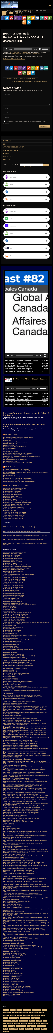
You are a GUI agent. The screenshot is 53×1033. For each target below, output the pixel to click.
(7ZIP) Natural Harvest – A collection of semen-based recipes (20, 718)
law (45, 1020)
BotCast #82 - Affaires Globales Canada (29, 379)
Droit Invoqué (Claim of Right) (11, 828)
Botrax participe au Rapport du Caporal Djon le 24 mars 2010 (20, 742)
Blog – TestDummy (11, 434)
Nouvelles (7, 141)
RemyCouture (31, 1026)
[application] (26, 49)
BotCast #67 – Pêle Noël (10, 600)
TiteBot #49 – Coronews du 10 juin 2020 (14, 513)
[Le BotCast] (9, 4)
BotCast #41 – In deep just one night (13, 820)
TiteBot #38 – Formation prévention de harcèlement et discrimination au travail (25, 639)
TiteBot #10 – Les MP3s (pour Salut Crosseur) (16, 876)
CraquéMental (24, 1012)
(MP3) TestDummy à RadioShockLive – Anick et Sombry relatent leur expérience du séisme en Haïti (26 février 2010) (26, 756)
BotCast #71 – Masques (9, 510)
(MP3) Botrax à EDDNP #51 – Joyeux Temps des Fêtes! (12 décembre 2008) (23, 862)
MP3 (38, 1023)
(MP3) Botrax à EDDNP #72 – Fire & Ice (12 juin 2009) (18, 821)
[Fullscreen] (45, 355)
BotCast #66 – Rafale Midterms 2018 (13, 601)
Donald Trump (34, 1012)
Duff (42, 1012)
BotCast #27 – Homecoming (11, 916)
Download (24, 52)
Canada (19, 1010)
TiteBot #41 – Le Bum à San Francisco (14, 619)
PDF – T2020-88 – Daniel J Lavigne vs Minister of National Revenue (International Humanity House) (26, 909)
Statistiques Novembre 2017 (11, 644)
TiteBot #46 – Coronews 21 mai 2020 (13, 518)
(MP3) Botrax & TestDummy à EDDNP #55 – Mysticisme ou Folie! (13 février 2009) (25, 851)
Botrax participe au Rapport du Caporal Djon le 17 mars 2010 (20, 746)
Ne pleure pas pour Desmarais (11, 476)
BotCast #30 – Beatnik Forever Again (13, 888)
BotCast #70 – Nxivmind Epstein (12, 588)
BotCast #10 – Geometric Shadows (12, 975)
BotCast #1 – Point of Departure (12, 994)
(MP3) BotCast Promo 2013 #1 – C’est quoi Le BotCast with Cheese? (22, 531)
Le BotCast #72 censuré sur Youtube (13, 569)
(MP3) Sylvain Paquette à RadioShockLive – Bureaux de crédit (20, 868)
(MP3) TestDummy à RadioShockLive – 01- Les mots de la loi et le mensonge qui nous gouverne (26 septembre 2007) (25, 955)
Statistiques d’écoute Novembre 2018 (13, 595)
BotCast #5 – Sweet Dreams (10, 983)
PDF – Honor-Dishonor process (12, 904)
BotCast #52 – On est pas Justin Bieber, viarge (16, 662)
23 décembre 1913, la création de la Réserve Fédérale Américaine (21, 456)
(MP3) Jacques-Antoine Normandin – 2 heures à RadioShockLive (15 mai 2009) (25, 831)
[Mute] (39, 49)
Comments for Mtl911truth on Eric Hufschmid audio (17, 478)
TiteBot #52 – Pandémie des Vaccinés (13, 507)
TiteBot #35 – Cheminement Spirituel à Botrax (16, 686)
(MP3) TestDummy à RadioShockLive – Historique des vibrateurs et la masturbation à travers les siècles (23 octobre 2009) (22, 786)
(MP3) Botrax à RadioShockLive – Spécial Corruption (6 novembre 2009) (23, 784)
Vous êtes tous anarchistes (10, 450)
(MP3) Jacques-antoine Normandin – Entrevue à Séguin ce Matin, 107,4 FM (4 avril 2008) (26, 926)
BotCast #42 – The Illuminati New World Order (16, 778)
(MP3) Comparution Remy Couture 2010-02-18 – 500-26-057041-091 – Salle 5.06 (24, 761)
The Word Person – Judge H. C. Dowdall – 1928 (16, 721)
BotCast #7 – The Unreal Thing (12, 980)
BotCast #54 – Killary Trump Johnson (13, 654)
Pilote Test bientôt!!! (9, 995)
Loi (4, 144)
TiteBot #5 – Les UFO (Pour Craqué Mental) (15, 937)
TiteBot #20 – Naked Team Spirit (12, 817)
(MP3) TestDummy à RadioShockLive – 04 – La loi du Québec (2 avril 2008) (24, 929)
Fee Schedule (7, 826)
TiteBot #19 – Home (8, 823)
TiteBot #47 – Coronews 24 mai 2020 (13, 517)
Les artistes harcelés (9, 475)
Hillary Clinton (35, 1018)
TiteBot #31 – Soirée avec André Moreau (14, 717)
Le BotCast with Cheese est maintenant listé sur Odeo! (18, 992)
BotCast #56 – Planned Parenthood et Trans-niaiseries (18, 643)
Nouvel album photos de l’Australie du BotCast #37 (17, 663)
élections (6, 1031)
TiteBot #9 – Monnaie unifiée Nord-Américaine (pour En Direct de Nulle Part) (24, 884)
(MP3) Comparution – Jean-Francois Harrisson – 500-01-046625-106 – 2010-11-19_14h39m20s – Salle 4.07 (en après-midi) (24, 724)
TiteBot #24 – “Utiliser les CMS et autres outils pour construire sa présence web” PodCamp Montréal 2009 (26, 804)
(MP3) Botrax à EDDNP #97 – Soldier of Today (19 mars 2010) (20, 743)
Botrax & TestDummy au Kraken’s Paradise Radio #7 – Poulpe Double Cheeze (25, 865)
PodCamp (11, 1026)
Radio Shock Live (28, 10)
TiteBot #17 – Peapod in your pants (13, 838)
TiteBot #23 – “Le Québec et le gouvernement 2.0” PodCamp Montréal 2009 (24, 806)
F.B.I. (19, 1015)
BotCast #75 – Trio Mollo (10, 499)
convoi (44, 1010)
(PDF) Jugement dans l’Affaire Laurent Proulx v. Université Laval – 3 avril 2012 (25, 535)
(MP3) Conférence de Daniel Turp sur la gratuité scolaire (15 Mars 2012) (23, 539)
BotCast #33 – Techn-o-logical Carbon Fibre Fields (17, 870)
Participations (17, 10)
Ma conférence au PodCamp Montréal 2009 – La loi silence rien (21, 480)
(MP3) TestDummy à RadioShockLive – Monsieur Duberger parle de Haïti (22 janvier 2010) (24, 770)
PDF (5, 1026)
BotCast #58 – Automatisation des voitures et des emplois (19, 635)
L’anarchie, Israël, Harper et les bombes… (15, 446)
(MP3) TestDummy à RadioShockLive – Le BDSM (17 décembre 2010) (22, 720)
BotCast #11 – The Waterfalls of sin (13, 973)
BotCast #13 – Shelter (9, 970)
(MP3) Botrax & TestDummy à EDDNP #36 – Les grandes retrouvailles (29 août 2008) (25, 891)
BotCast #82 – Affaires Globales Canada (14, 488)
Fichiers (8, 10)
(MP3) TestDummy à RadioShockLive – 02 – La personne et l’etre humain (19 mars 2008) (26, 935)
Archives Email (26, 166)
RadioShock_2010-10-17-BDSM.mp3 (14, 59)
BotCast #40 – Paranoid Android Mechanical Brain (17, 837)
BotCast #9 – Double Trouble (11, 976)
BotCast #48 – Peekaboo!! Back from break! (15, 703)
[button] (26, 314)
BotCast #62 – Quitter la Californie (12, 624)
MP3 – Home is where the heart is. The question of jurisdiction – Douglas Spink (25, 898)
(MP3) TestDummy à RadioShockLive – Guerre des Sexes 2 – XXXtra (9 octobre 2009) (25, 790)
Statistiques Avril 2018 (9, 625)
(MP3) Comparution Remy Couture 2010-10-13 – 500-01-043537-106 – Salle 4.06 (24, 733)
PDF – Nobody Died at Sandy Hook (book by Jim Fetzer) (19, 527)
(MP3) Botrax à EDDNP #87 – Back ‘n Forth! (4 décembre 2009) (20, 779)
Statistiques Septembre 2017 (11, 647)
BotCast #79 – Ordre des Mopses (12, 493)
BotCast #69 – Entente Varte (11, 590)
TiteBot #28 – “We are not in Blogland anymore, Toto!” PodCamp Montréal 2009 (25, 795)
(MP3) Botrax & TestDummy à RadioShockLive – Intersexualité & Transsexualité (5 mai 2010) (26, 738)
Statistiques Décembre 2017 (11, 638)
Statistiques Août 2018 (9, 606)
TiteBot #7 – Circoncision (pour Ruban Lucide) (16, 896)
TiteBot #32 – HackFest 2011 (11, 713)
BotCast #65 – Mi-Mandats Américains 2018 (15, 603)
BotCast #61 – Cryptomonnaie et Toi (13, 627)
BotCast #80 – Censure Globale (12, 491)
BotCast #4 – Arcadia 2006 (10, 984)
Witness (44, 1028)
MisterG (17, 1023)
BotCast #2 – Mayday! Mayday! (11, 989)
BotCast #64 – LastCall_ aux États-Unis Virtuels (16, 616)
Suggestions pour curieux (10, 451)
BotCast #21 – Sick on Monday (11, 957)
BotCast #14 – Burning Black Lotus (13, 968)
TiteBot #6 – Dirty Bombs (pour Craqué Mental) (16, 931)
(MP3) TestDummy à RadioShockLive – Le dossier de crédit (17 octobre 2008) (24, 878)
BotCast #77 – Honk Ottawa (10, 496)
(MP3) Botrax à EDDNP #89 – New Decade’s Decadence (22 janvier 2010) (23, 772)
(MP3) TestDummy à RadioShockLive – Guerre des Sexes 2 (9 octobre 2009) (24, 792)
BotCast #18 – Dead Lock (10, 962)
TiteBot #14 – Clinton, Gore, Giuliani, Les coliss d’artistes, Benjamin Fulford (24, 856)
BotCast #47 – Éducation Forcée (12, 715)
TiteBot (37, 1028)
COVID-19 (15, 1012)
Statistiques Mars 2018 (9, 628)
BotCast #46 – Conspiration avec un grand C (15, 736)
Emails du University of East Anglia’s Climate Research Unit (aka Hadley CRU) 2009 (25, 782)
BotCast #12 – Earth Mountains (12, 972)
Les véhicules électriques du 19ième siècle (15, 459)
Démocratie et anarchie (9, 448)
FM (43, 1015)
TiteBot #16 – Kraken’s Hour (11, 844)
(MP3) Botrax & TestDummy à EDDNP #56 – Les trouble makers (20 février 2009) (25, 849)
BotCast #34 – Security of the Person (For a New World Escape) (21, 863)
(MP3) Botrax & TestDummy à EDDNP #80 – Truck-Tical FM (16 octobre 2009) (24, 788)
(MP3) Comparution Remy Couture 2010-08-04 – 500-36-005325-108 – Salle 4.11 (24, 734)
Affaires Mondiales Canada (13, 147)
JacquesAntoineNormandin (10, 1020)
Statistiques (8, 156)
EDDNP (5, 1015)
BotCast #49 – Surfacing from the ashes (14, 698)
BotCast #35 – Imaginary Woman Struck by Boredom (18, 860)
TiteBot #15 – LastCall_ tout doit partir (14, 854)
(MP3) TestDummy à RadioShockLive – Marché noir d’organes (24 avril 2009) (24, 835)
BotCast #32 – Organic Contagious (13, 875)
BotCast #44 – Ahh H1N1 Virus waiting (14, 758)
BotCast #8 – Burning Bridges (11, 978)
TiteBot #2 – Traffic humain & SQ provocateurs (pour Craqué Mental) (22, 946)
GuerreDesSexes (25, 1018)
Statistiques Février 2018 (10, 633)
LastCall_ (39, 1020)
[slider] (45, 49)
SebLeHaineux (41, 1026)
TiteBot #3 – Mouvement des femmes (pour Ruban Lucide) (19, 945)
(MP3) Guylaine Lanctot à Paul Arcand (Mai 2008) (16, 901)
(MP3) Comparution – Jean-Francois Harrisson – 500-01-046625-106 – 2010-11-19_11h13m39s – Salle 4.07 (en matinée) (24, 726)
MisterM (24, 1023)
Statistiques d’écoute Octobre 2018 (13, 596)
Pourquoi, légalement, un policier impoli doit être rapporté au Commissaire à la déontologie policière (25, 473)
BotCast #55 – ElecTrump (10, 652)
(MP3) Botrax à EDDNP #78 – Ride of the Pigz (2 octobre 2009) (20, 794)
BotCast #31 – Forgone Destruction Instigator (16, 883)
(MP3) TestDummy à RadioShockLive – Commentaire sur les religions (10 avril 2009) (25, 841)
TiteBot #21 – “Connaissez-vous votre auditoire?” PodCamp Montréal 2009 (24, 809)
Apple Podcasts (16, 53)
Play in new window (14, 52)
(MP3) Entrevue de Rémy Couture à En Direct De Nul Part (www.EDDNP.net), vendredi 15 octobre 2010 (24, 731)
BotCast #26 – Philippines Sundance (13, 940)
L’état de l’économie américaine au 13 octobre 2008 (17, 462)
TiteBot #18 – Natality (9, 825)
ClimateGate (27, 1010)
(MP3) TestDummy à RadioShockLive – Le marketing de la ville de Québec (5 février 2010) (26, 763)
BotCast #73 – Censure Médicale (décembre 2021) (17, 502)
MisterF (10, 1023)
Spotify (24, 53)
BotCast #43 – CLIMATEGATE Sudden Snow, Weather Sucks (20, 774)
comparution (37, 1010)
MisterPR (32, 1023)
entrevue (13, 1015)
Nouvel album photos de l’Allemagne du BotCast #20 (18, 665)
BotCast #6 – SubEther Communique (13, 981)
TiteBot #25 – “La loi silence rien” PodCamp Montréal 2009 (19, 801)
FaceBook (26, 1015)
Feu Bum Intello (35, 1015)
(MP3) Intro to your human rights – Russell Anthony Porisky (20, 871)
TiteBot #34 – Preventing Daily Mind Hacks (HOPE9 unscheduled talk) (22, 696)
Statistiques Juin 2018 (9, 609)
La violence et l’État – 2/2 (10, 443)
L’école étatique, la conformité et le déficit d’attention (18, 453)
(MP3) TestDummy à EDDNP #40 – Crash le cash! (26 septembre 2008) (22, 881)
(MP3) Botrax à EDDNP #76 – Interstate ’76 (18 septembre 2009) (20, 810)
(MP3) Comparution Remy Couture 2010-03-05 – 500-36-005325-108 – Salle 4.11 (24, 753)
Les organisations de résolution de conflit (15, 442)
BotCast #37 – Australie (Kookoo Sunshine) (15, 852)
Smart (5, 1028)
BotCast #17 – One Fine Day (11, 963)
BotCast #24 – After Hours (10, 950)
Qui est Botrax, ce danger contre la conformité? (16, 471)
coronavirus (6, 1012)
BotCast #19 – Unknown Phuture (12, 960)
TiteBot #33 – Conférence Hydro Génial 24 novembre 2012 (19, 701)
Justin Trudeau (23, 1020)
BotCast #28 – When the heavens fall (13, 911)
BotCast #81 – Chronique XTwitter (12, 489)
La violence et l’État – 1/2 (10, 445)
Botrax (12, 1010)
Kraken (32, 1020)
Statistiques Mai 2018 (9, 611)
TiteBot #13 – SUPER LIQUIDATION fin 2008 (15, 859)
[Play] (6, 49)
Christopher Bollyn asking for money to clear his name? (19, 481)
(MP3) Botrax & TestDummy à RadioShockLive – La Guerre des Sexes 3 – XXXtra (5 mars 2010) (26, 749)
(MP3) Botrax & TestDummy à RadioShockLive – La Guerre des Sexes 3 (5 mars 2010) (25, 751)
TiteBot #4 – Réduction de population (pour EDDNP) (18, 942)
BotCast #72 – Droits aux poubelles (13, 505)
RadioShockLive (21, 1026)
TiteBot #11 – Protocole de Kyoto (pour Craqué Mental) (18, 873)
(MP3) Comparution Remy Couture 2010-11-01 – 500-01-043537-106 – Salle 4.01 (24, 728)
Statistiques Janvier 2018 (10, 636)
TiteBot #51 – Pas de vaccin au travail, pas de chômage (18, 509)
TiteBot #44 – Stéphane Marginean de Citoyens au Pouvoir (19, 604)
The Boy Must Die (8, 458)
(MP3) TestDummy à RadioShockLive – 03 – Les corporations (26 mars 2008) (24, 933)
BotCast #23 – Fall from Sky (11, 951)
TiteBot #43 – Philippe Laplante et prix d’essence (17, 612)
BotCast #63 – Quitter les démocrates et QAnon (16, 617)
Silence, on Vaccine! (10, 150)
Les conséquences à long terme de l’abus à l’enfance (26, 414)
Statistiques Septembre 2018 (11, 598)
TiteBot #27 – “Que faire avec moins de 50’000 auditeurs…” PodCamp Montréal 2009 (25, 798)
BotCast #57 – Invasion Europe (12, 641)
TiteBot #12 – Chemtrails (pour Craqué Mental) (16, 867)
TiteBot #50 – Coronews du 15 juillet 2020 (14, 512)
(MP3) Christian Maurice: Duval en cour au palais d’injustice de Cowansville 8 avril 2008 (25, 921)
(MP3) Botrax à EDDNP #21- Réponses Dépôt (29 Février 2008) (20, 938)
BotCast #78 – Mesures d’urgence (12, 494)
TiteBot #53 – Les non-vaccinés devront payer (16, 504)
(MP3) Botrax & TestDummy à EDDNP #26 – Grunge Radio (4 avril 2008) (23, 928)
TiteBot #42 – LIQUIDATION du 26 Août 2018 (15, 614)
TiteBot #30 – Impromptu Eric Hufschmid (14, 765)
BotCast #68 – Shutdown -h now (12, 592)
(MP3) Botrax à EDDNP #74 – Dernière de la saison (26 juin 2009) (21, 818)
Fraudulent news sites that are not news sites (24, 425)
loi (4, 1023)
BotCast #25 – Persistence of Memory (13, 943)
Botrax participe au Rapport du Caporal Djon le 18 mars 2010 (20, 745)
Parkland (45, 1023)
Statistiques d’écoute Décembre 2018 (13, 593)
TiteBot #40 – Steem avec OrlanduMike (14, 620)
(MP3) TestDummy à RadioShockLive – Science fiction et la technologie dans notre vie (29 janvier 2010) (26, 767)
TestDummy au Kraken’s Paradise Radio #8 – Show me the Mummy (21, 893)
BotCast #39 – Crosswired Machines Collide (15, 846)
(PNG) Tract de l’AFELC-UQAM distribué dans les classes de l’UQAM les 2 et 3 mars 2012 (25, 544)
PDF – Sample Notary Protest (11, 902)
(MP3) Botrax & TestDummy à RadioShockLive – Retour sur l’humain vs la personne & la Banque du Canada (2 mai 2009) (24, 833)
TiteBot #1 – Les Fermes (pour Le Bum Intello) (16, 948)
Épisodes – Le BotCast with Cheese (17, 485)
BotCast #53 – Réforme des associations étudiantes (17, 659)
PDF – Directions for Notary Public (13, 905)
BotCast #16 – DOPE (9, 965)
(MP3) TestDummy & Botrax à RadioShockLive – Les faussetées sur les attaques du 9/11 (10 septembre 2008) (26, 887)
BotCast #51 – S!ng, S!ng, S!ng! (12, 684)
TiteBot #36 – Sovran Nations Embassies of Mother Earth (19, 660)
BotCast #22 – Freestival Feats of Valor (14, 953)
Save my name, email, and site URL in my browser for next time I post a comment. (24, 122)
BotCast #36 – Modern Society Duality (13, 857)
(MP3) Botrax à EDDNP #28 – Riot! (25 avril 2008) (16, 907)
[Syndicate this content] (4, 434)
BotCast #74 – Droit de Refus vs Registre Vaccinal (17, 501)
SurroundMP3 (13, 1028)
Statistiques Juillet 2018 (10, 608)
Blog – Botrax (10, 466)
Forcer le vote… (7, 440)
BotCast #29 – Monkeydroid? (11, 899)
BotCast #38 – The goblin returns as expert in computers (19, 848)
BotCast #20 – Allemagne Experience (13, 959)
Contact (6, 159)
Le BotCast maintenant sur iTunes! (13, 991)
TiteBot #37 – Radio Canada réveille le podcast (16, 651)
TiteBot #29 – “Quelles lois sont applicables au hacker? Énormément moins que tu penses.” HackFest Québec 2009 (26, 776)
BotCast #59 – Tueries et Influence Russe (14, 632)
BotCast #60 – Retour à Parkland (12, 630)
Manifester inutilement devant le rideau (14, 438)
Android (29, 53)
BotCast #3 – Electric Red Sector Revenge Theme (17, 987)
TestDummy (29, 1028)
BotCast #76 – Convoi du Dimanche (13, 497)
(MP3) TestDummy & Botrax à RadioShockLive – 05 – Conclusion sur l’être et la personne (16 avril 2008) (25, 914)
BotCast (6, 1010)
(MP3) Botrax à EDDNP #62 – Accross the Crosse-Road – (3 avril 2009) (22, 843)
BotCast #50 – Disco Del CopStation (13, 692)
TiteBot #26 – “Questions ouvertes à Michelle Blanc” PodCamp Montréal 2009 (25, 800)
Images (6, 153)
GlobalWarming (14, 1018)
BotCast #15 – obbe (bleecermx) (12, 967)
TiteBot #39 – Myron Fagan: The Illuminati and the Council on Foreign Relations (26, 622)
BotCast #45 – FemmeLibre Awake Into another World (18, 740)
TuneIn (35, 53)
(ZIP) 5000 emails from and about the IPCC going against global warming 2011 (25, 712)
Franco (5, 1018)
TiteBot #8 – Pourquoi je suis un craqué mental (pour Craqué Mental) (22, 894)
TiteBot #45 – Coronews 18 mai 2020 (13, 587)
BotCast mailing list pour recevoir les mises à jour (17, 986)
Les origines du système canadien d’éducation (16, 454)
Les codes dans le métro (10, 461)
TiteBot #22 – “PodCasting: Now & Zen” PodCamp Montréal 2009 (21, 807)
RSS (39, 53)
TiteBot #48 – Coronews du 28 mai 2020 (14, 515)
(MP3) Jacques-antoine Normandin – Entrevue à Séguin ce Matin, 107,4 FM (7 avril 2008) (26, 923)
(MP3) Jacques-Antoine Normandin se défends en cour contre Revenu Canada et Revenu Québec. (25, 918)
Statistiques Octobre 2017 (10, 646)
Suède (21, 1028)
